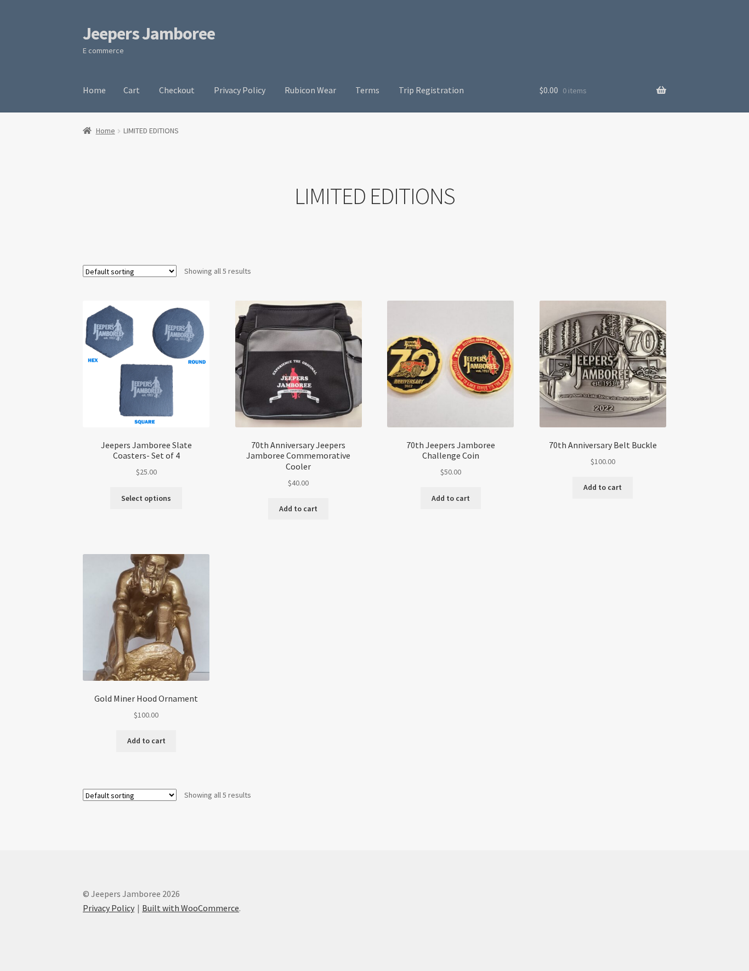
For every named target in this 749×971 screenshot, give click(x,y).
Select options (146, 498)
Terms (367, 89)
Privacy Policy (239, 89)
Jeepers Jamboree (149, 33)
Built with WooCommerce (190, 907)
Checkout (177, 89)
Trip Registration (431, 89)
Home (94, 89)
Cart (131, 89)
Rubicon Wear (310, 89)
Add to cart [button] (298, 508)
